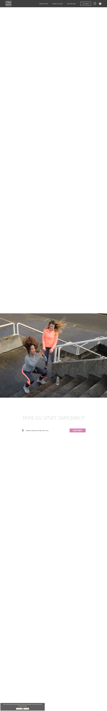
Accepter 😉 (19, 709)
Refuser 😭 (26, 709)
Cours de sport (71, 3)
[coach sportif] (8, 3)
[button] (78, 430)
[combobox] (46, 430)
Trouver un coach (57, 3)
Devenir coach (43, 3)
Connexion (85, 3)
